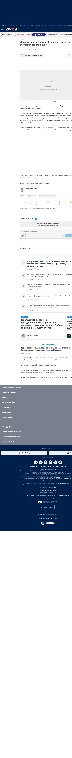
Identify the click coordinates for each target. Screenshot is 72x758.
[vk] (41, 462)
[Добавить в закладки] (69, 55)
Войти (26, 236)
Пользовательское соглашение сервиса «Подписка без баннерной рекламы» (48, 495)
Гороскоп (52, 25)
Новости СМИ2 (25, 248)
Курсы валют (61, 25)
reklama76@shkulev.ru (63, 483)
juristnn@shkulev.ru (67, 478)
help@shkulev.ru (52, 480)
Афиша (44, 25)
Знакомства (17, 25)
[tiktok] (60, 462)
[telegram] (36, 462)
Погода (25, 25)
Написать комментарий (33, 55)
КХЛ (22, 195)
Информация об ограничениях (48, 487)
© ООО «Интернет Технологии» (48, 518)
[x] (55, 462)
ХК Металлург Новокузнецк (47, 195)
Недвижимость (6, 25)
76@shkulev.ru (56, 477)
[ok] (45, 462)
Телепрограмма (35, 25)
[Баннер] (39, 34)
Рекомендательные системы (48, 492)
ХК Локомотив (31, 195)
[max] (50, 462)
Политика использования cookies (48, 490)
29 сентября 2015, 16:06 (26, 49)
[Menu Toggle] (2, 29)
